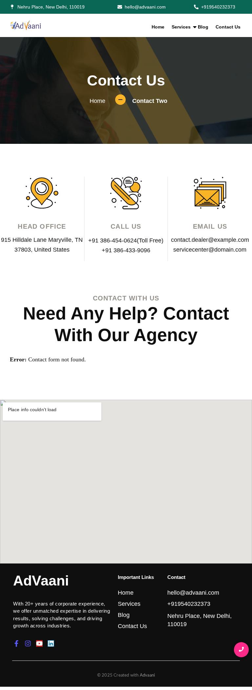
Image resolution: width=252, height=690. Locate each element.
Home (158, 26)
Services (181, 26)
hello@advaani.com (193, 592)
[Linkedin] (51, 643)
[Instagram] (28, 643)
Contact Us (228, 26)
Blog (203, 26)
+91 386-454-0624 (112, 240)
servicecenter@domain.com (209, 249)
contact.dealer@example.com (210, 240)
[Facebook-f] (16, 643)
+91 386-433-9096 (126, 250)
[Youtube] (39, 643)
